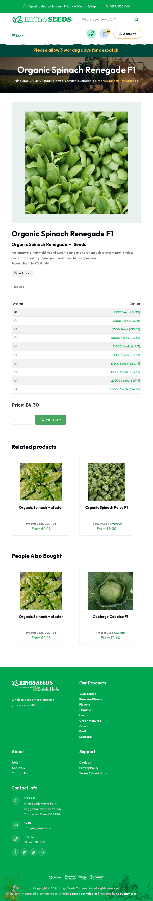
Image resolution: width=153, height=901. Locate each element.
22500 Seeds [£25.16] (125, 380)
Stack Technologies (84, 893)
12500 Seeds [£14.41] (126, 346)
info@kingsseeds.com (38, 828)
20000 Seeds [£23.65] (125, 372)
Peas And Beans (90, 699)
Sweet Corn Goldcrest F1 (22, 616)
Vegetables (87, 694)
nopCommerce (126, 893)
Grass (83, 726)
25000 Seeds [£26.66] (125, 389)
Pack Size (18, 287)
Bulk (35, 81)
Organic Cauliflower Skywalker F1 (90, 618)
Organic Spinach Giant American (106, 509)
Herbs (83, 715)
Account (129, 34)
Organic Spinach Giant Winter (38, 507)
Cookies (85, 762)
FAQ (15, 762)
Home (24, 81)
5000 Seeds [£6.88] (126, 321)
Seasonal (85, 737)
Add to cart (53, 419)
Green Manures (90, 721)
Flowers (84, 704)
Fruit (82, 731)
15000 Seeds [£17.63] (126, 355)
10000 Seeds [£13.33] (125, 338)
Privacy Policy (88, 768)
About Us (18, 768)
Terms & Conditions (93, 773)
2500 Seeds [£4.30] (127, 312)
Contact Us (20, 773)
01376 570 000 (120, 6)
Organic (48, 81)
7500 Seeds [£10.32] (126, 329)
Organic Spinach (79, 81)
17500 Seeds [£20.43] (125, 363)
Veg (60, 81)
